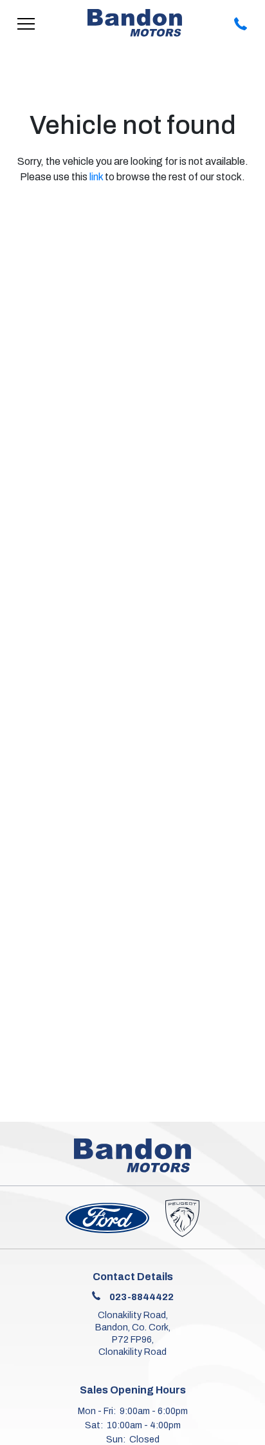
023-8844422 (141, 1297)
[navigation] (26, 23)
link (96, 176)
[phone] (241, 23)
